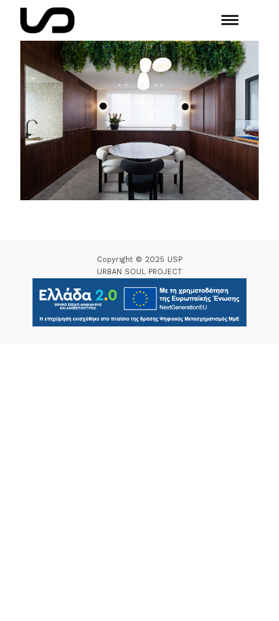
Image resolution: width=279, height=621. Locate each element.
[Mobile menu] (229, 20)
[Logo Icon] (47, 20)
